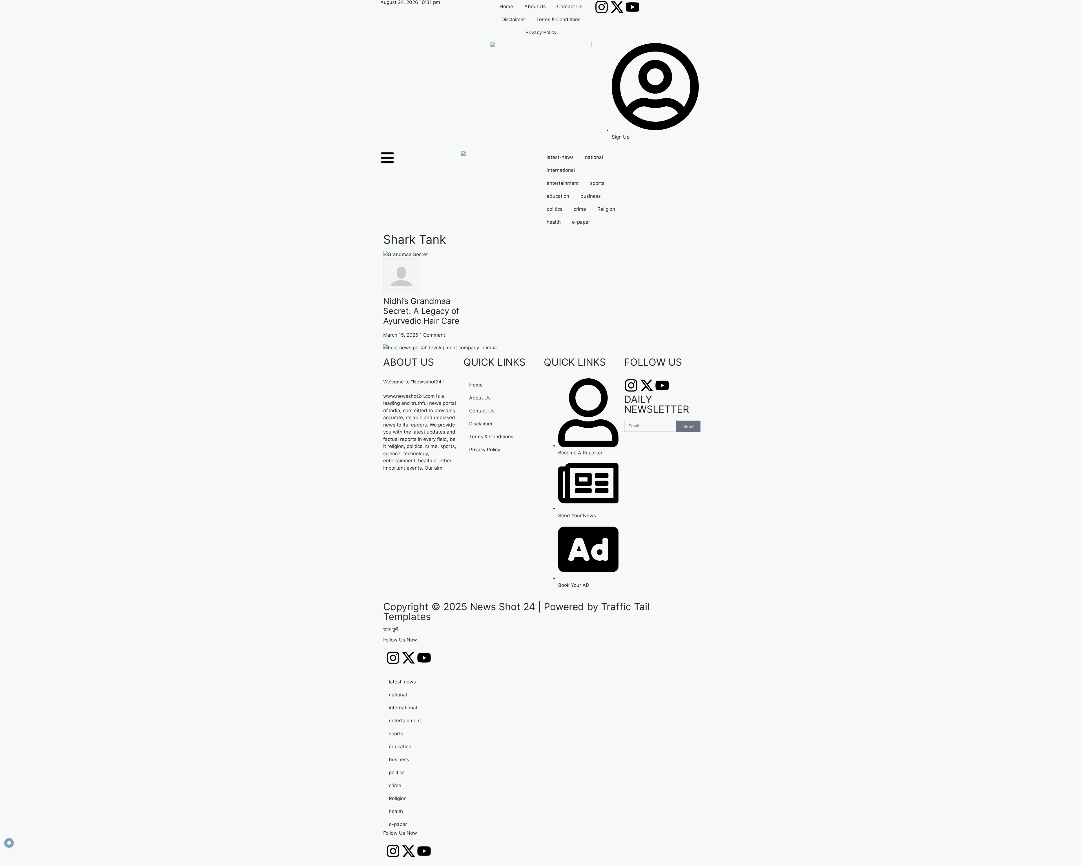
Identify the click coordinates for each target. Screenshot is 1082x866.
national (594, 157)
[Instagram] (602, 7)
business (590, 196)
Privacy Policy (541, 32)
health (554, 222)
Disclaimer (513, 19)
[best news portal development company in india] (440, 347)
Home (506, 6)
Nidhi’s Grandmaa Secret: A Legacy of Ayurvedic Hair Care (421, 311)
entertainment (563, 183)
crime (580, 209)
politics (554, 209)
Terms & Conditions (558, 19)
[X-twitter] (617, 7)
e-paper (581, 222)
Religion (606, 209)
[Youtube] (633, 7)
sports (597, 183)
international (561, 170)
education (558, 196)
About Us (535, 6)
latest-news (560, 157)
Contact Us (569, 6)
